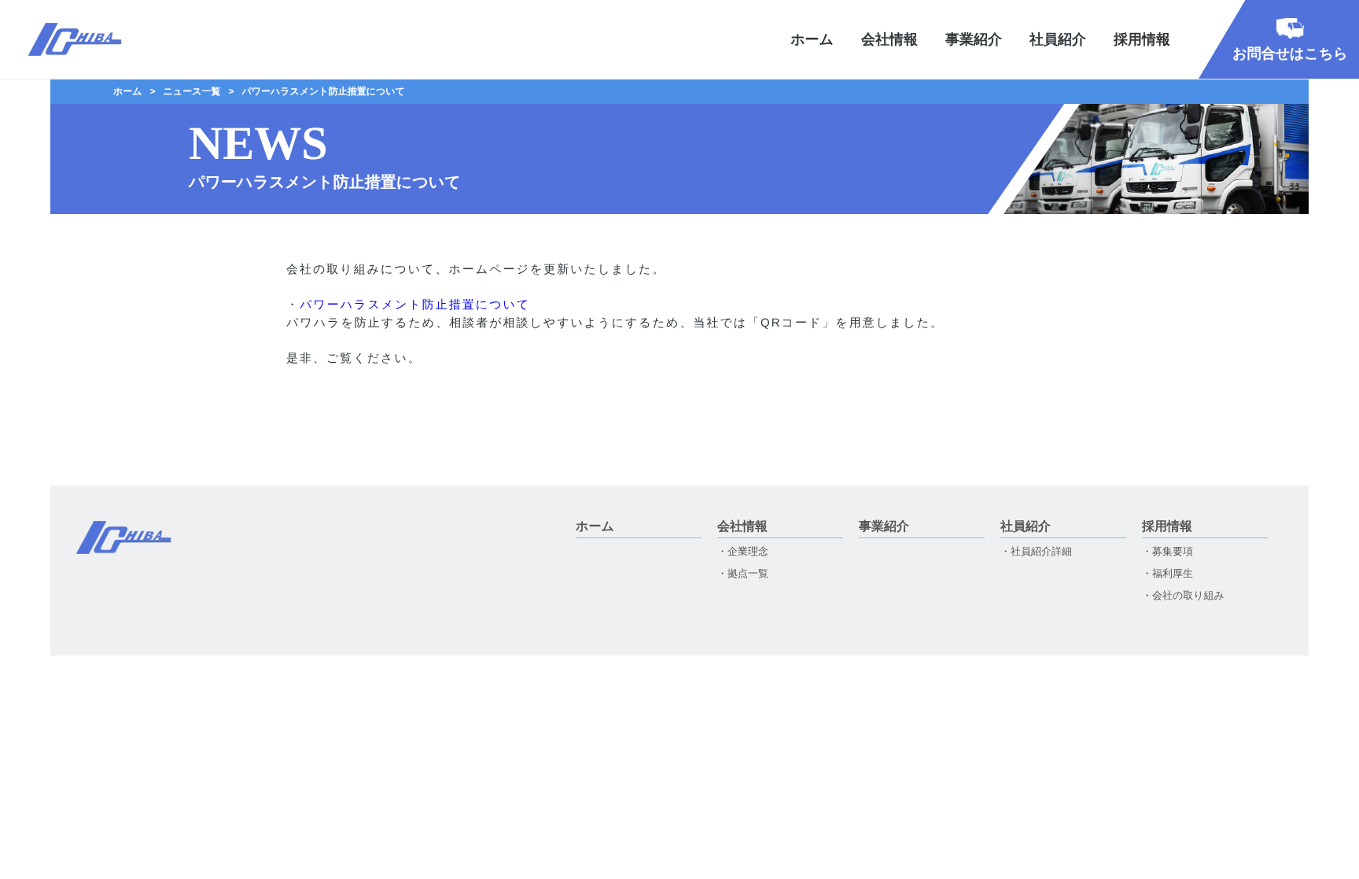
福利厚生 (1172, 573)
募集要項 (1172, 551)
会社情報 (889, 39)
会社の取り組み (1188, 595)
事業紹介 (973, 39)
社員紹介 (1057, 39)
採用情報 (1167, 527)
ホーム (812, 39)
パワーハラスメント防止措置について (415, 305)
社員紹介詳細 (1041, 551)
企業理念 (747, 551)
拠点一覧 (747, 573)
